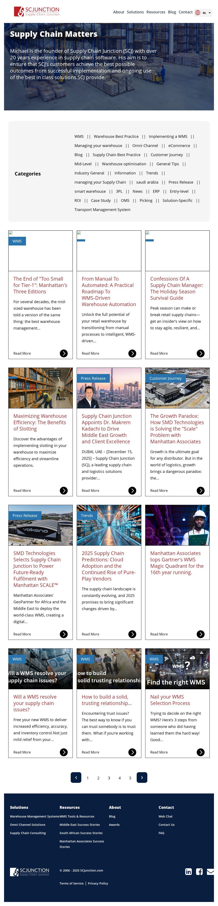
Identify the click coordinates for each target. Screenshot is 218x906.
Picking (150, 200)
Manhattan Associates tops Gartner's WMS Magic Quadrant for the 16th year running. (177, 563)
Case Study (104, 200)
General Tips (171, 163)
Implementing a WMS (172, 136)
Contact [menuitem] (186, 11)
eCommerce (182, 145)
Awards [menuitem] (114, 825)
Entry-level (183, 191)
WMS (83, 136)
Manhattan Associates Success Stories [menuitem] (82, 844)
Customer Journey (170, 154)
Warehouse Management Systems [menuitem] (34, 816)
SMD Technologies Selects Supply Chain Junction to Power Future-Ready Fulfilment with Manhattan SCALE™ (37, 569)
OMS (129, 200)
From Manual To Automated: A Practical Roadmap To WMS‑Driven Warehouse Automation (109, 291)
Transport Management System (103, 209)
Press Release (185, 182)
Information (129, 172)
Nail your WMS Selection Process (170, 699)
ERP (160, 191)
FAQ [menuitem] (161, 833)
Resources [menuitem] (155, 11)
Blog (82, 154)
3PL (123, 191)
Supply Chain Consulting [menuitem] (28, 833)
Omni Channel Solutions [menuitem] (27, 825)
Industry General (93, 172)
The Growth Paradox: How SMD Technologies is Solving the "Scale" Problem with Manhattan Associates (177, 428)
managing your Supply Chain (104, 182)
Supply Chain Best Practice (120, 154)
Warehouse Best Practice (120, 136)
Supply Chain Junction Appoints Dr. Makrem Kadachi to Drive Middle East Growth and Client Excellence (107, 428)
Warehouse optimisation (127, 163)
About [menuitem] (118, 11)
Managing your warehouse (102, 145)
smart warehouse (94, 191)
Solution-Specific (181, 200)
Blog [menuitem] (172, 11)
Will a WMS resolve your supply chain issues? (35, 703)
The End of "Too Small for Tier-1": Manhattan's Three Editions (40, 285)
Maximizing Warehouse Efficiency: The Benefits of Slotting (40, 422)
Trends (155, 172)
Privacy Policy (98, 883)
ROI (81, 200)
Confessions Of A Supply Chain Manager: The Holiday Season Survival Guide (176, 288)
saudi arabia (151, 182)
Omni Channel (148, 145)
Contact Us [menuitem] (167, 825)
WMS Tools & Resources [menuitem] (77, 816)
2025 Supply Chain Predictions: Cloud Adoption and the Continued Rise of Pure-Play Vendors (109, 566)
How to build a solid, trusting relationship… (107, 699)
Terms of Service (72, 883)
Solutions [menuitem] (135, 11)
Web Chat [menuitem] (166, 816)
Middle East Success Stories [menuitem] (80, 825)
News (141, 191)
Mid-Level (87, 163)
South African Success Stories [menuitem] (81, 833)
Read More (22, 353)
